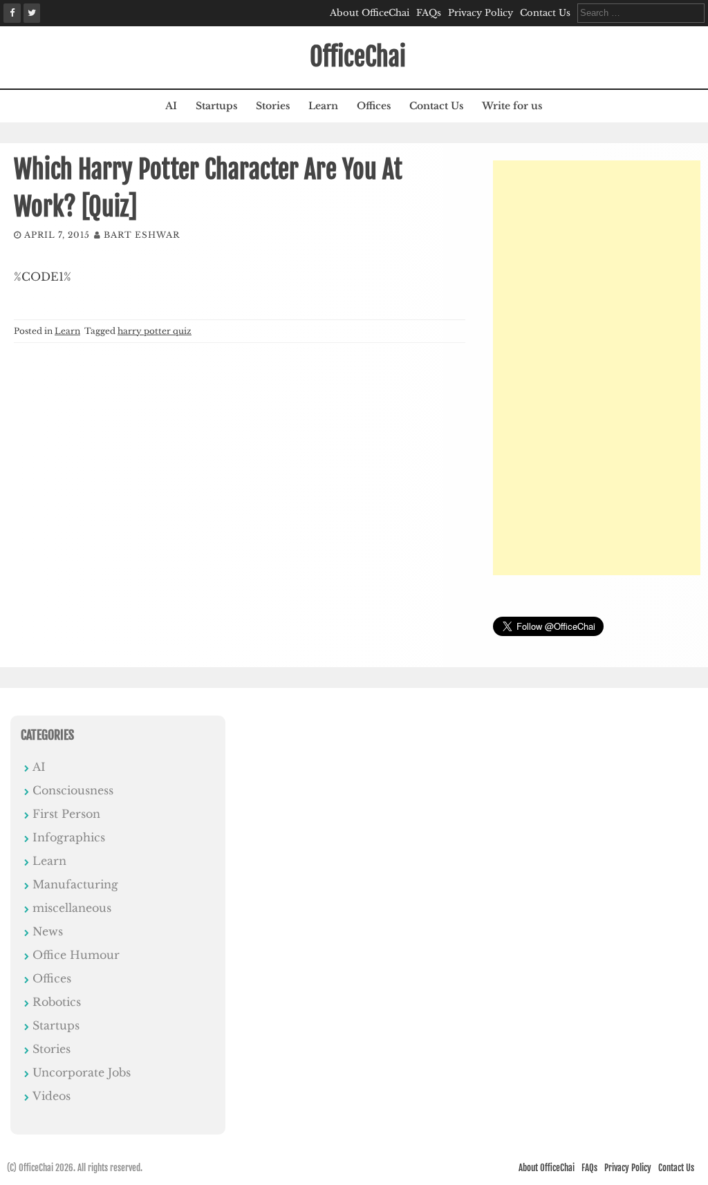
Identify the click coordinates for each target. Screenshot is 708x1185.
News (47, 931)
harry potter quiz (155, 331)
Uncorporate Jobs (81, 1072)
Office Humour (76, 955)
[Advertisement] (596, 367)
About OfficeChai (369, 13)
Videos (51, 1096)
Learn (323, 106)
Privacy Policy (480, 13)
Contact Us (545, 13)
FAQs (428, 13)
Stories (273, 106)
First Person (66, 814)
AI (171, 106)
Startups (216, 106)
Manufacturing (75, 884)
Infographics (68, 837)
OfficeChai (358, 57)
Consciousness (72, 790)
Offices (374, 106)
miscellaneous (71, 908)
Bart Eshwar (142, 235)
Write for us (512, 106)
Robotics (56, 1002)
